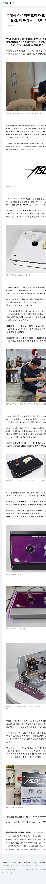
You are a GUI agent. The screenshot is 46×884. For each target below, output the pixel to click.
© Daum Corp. (7, 873)
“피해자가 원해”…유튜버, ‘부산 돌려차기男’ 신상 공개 (25, 836)
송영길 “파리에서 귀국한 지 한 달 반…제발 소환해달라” (25, 839)
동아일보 (9, 3)
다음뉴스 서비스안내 (9, 862)
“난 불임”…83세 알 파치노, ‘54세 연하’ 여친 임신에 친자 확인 (25, 849)
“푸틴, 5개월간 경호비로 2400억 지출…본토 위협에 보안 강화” (25, 842)
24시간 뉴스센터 (24, 862)
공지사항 (35, 862)
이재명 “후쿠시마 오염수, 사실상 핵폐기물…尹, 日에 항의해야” (25, 846)
